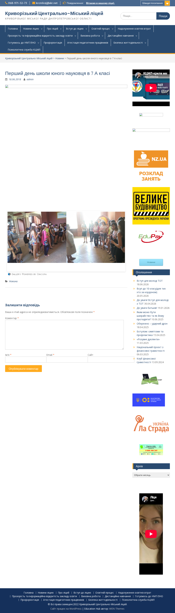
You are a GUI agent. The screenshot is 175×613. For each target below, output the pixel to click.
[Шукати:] (145, 15)
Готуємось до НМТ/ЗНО (22, 42)
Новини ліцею (31, 28)
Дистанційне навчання (121, 35)
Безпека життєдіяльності (128, 42)
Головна (13, 28)
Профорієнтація (53, 42)
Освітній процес (100, 28)
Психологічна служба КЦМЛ (24, 49)
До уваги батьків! (147, 307)
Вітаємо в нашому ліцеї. (100, 3)
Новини (59, 58)
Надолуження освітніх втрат (134, 28)
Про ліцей (52, 28)
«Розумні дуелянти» (148, 339)
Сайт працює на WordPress (66, 608)
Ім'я (8, 354)
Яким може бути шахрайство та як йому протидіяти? (150, 316)
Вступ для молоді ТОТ (150, 280)
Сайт (90, 354)
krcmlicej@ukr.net (47, 3)
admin (30, 79)
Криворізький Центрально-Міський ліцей (54, 13)
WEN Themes (116, 608)
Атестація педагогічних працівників (87, 42)
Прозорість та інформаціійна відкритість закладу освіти (40, 35)
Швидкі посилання (152, 3)
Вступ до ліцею (75, 28)
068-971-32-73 (17, 3)
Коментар (12, 318)
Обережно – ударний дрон (152, 323)
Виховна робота (90, 35)
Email (50, 354)
